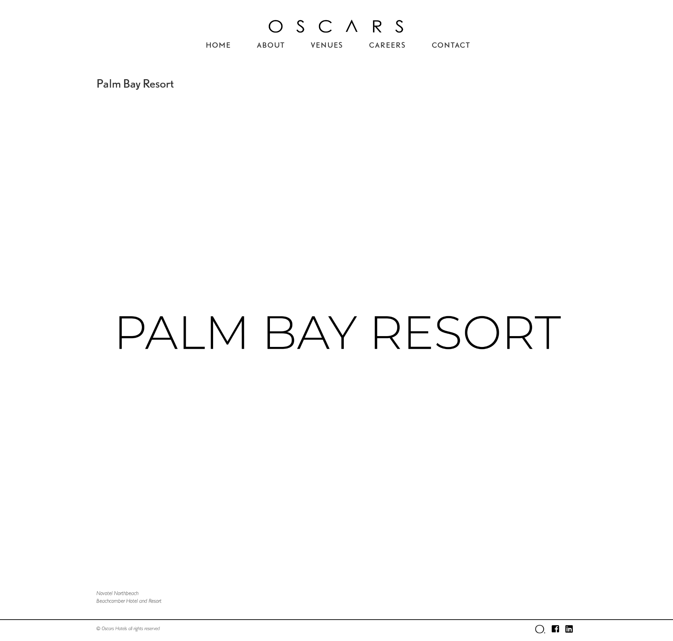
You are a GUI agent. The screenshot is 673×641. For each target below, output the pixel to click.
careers (387, 44)
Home (218, 44)
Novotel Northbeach (117, 593)
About (271, 44)
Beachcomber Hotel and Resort (129, 601)
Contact (451, 44)
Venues (327, 44)
